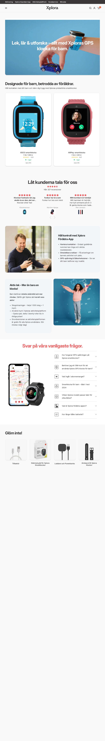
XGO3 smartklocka (28, 152)
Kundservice (53, 2)
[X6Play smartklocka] (77, 121)
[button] (51, 217)
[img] (52, 186)
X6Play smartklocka (76, 152)
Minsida (63, 2)
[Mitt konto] (94, 8)
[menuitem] (9, 2)
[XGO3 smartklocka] (28, 121)
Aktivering (9, 2)
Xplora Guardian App (22, 2)
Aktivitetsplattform (39, 2)
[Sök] (90, 8)
